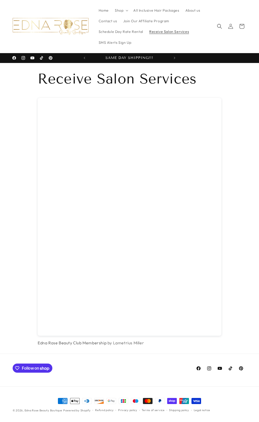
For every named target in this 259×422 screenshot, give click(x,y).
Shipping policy (179, 410)
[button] (121, 10)
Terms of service (153, 410)
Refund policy (104, 410)
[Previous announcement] (84, 58)
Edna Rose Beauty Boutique (43, 410)
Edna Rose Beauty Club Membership (72, 342)
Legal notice (202, 410)
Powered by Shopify (77, 410)
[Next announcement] (174, 58)
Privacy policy (127, 410)
